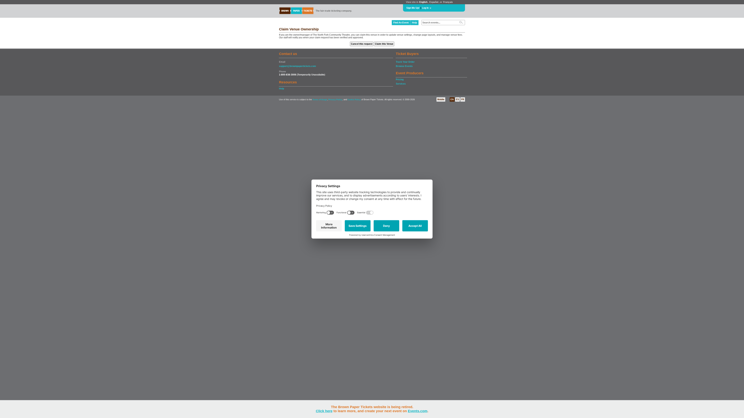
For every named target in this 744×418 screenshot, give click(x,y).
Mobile (440, 99)
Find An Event (401, 22)
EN (452, 99)
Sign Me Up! (412, 8)
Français (448, 2)
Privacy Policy (335, 100)
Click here (324, 411)
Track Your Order (405, 62)
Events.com (417, 411)
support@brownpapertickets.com (297, 66)
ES (457, 99)
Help (414, 22)
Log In (425, 8)
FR (462, 99)
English (423, 2)
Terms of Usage (320, 100)
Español (433, 2)
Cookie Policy (354, 100)
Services (401, 83)
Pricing (400, 79)
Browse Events (404, 66)
